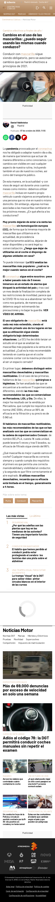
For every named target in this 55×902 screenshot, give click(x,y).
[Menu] (51, 8)
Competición (9, 642)
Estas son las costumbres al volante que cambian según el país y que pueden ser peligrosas (39, 818)
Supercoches (32, 639)
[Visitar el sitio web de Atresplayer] (27, 868)
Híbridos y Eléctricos (39, 14)
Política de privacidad (24, 886)
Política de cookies (41, 886)
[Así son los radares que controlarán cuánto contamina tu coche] (15, 766)
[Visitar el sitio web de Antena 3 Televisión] (9, 855)
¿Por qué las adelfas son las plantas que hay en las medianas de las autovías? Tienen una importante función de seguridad (29, 531)
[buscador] (44, 7)
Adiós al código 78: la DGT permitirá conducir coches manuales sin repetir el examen (27, 744)
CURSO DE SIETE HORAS (13, 734)
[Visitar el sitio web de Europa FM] (46, 861)
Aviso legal (10, 886)
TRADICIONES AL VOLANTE (40, 811)
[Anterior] (21, 2)
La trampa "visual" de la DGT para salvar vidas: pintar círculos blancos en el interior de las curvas (29, 580)
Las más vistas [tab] (15, 515)
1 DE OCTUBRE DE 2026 (38, 776)
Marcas (22, 14)
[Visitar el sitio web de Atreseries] (21, 861)
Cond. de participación (15, 891)
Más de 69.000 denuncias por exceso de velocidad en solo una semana (25, 690)
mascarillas (9, 225)
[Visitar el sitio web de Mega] (9, 861)
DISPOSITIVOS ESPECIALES (15, 682)
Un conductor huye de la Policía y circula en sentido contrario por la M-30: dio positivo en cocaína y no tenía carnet (14, 819)
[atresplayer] (37, 7)
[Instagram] (12, 126)
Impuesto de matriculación (31, 642)
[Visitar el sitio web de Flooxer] (43, 868)
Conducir (21, 500)
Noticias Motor (18, 630)
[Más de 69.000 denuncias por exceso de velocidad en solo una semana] (27, 665)
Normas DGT (9, 14)
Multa (8, 500)
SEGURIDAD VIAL (20, 522)
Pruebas (7, 639)
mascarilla (28, 54)
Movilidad (18, 639)
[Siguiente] (50, 2)
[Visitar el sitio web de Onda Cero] (33, 861)
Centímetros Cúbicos (11, 19)
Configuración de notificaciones (21, 895)
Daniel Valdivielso (19, 122)
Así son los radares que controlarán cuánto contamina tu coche (13, 781)
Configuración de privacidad (37, 891)
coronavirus (45, 148)
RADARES (7, 776)
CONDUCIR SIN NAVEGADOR (25, 546)
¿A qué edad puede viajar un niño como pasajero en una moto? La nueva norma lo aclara (39, 783)
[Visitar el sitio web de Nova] (46, 855)
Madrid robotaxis (31, 2)
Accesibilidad (41, 895)
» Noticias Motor (28, 19)
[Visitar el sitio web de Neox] (33, 855)
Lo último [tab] (35, 515)
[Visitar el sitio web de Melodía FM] (12, 868)
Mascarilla (37, 500)
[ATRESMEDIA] (27, 846)
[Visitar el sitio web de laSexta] (21, 855)
